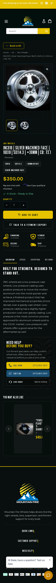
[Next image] (48, 88)
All (13, 52)
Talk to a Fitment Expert (30, 224)
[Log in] (43, 21)
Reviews (9, 157)
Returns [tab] (49, 259)
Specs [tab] (23, 259)
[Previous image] (8, 88)
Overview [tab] (10, 259)
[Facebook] (46, 3)
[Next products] (47, 429)
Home (6, 52)
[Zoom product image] (47, 69)
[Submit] (47, 31)
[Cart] (49, 21)
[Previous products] (8, 429)
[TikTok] (51, 3)
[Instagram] (41, 3)
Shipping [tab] (35, 259)
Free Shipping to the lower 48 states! (20, 3)
